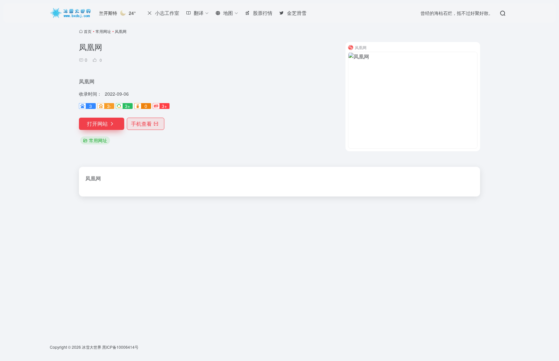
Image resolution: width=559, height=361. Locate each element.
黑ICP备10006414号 (120, 347)
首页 (88, 31)
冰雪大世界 (91, 347)
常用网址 (103, 31)
